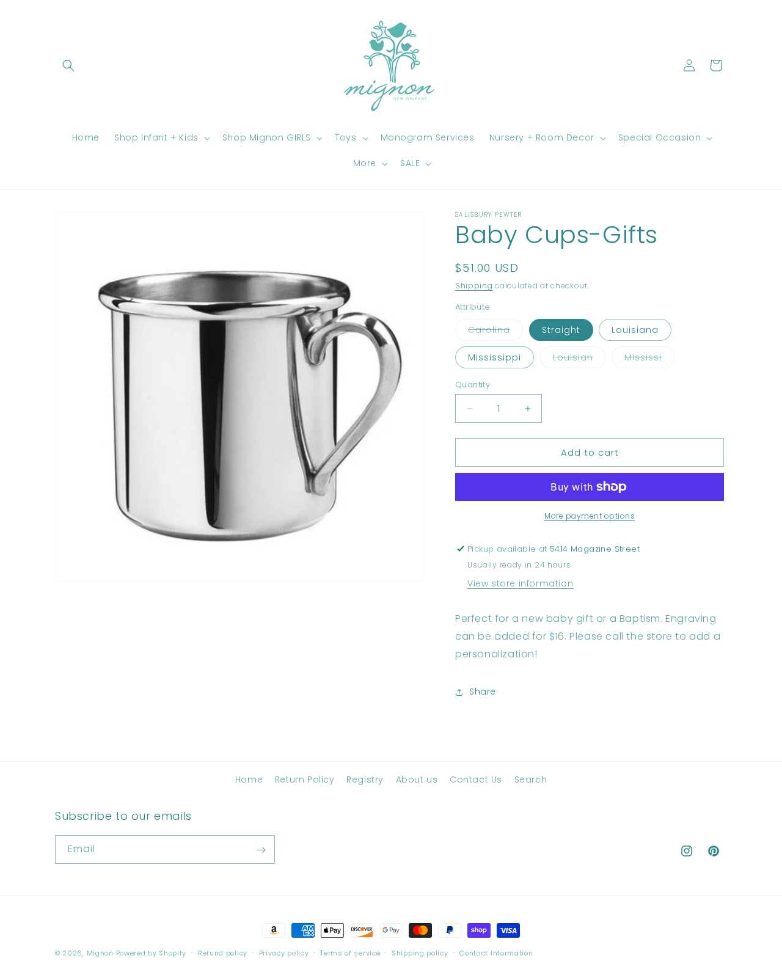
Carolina (495, 332)
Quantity (472, 384)
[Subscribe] (260, 850)
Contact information (496, 952)
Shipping (474, 285)
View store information (520, 583)
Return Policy (305, 779)
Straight (561, 330)
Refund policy (222, 952)
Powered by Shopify (151, 953)
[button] (68, 65)
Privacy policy (284, 952)
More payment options (589, 516)
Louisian (579, 359)
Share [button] (482, 691)
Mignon (101, 953)
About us (417, 779)
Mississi (649, 359)
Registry (365, 779)
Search (530, 779)
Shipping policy (420, 952)
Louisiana (635, 330)
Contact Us (476, 779)
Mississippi (494, 357)
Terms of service (350, 952)
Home (249, 779)
